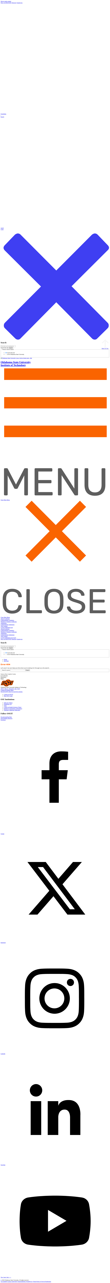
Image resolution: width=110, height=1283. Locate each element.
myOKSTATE (7, 2)
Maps (2, 679)
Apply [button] (14, 637)
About (2, 619)
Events (5, 717)
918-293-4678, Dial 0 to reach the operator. (12, 691)
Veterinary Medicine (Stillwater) (12, 710)
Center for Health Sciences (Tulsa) (12, 707)
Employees (19, 2)
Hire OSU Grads (8, 696)
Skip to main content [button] (6, 1)
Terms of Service (40, 1281)
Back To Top (105, 348)
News (2, 2)
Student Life (9, 627)
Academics (7, 619)
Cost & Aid (3, 627)
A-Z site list (4, 675)
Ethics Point (26, 1281)
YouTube (9, 717)
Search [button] (27, 670)
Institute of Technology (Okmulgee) (13, 708)
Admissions (4, 623)
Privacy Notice (32, 1281)
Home (5, 659)
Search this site (4, 348)
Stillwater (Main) (8, 703)
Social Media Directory (6, 718)
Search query (6, 670)
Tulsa (5, 705)
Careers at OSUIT (8, 694)
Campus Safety (11, 1281)
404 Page (6, 661)
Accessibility (4, 1281)
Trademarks (48, 1281)
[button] (55, 115)
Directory (14, 2)
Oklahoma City (8, 704)
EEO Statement (19, 1281)
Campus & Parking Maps (7, 690)
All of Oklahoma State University (15, 354)
